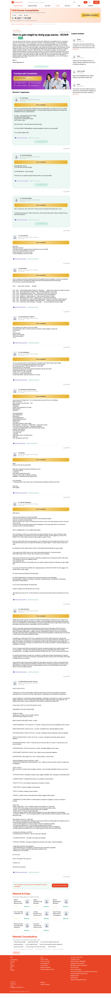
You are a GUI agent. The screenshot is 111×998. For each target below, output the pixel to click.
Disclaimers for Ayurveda (77, 963)
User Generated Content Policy (79, 973)
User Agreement (44, 963)
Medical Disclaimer (45, 967)
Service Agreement (76, 969)
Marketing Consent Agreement (79, 965)
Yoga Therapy (28, 24)
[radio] (14, 906)
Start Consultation (90, 15)
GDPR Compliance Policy (47, 969)
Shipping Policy (75, 975)
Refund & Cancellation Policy (78, 979)
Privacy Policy (44, 959)
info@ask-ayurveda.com (16, 987)
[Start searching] (74, 2)
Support (12, 970)
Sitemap (42, 982)
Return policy (74, 977)
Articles (68, 6)
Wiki (80, 6)
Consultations (33, 6)
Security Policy (75, 967)
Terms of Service (45, 961)
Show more (75, 49)
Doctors (47, 5)
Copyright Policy (75, 959)
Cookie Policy (44, 965)
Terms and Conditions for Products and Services (84, 971)
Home (12, 24)
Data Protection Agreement (78, 961)
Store (57, 5)
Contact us (13, 984)
